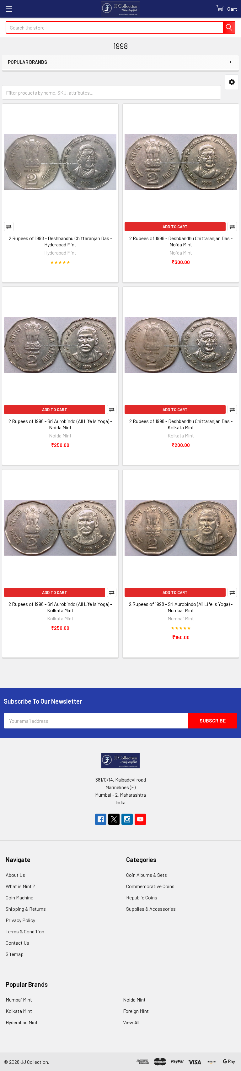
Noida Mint (134, 999)
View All (131, 1022)
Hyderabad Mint (22, 1022)
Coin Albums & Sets (146, 875)
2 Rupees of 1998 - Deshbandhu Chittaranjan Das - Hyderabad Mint (60, 241)
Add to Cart (175, 226)
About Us (15, 875)
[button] (232, 82)
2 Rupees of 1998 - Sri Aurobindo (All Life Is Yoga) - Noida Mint (60, 424)
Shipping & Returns (26, 909)
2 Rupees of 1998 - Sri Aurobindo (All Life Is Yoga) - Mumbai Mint (181, 607)
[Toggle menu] (8, 8)
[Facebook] (100, 819)
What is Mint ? (20, 886)
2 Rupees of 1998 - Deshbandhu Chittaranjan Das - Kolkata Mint (181, 424)
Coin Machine (19, 897)
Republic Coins (141, 897)
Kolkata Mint (19, 1011)
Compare (8, 226)
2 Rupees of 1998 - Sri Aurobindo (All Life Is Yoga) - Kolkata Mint (60, 607)
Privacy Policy (20, 920)
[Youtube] (140, 819)
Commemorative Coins (150, 886)
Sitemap (15, 954)
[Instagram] (127, 819)
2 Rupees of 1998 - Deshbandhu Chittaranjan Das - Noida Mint (181, 241)
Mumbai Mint (19, 999)
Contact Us (17, 943)
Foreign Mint (136, 1011)
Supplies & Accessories (151, 909)
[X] (114, 819)
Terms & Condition (25, 931)
